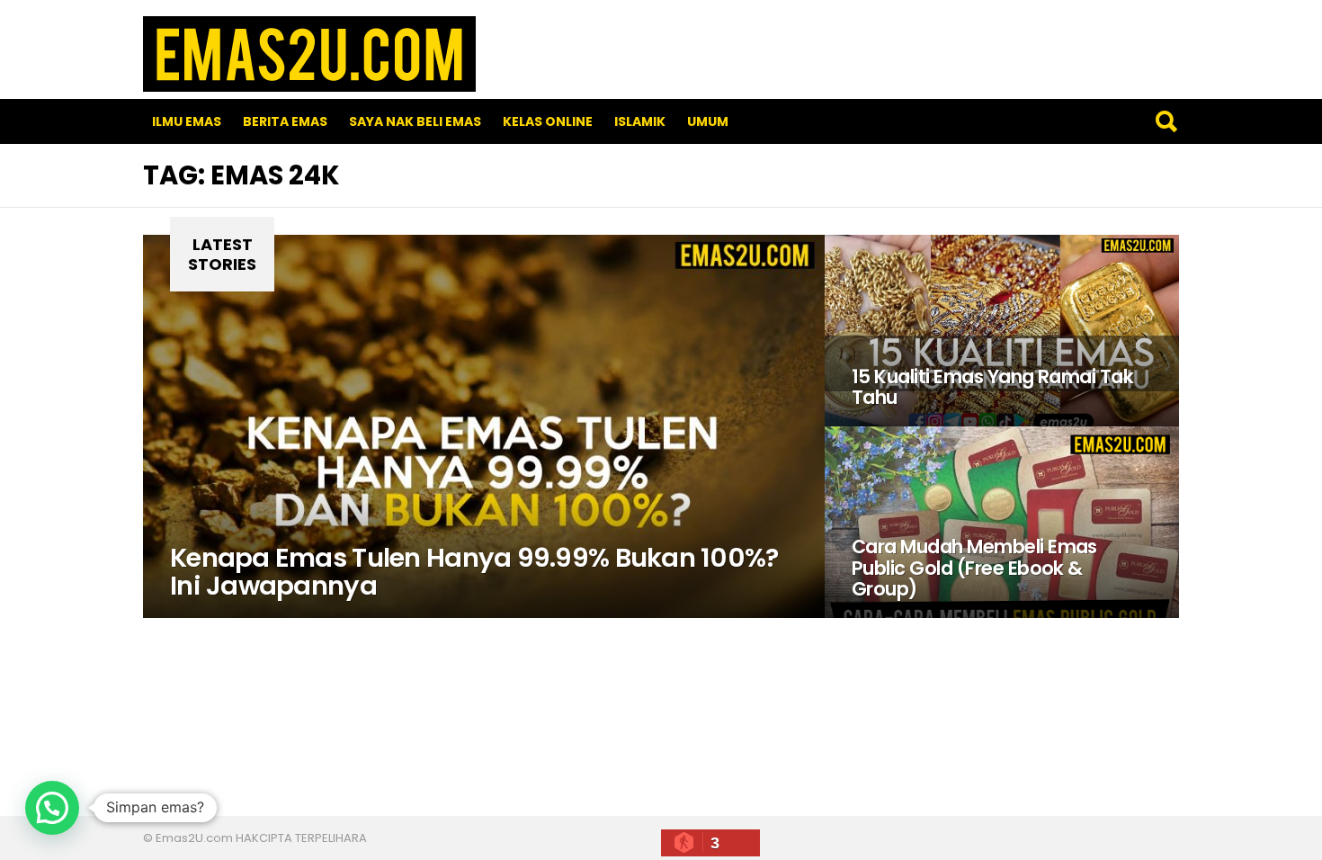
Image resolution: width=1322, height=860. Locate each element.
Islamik (639, 121)
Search (1165, 121)
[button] (52, 808)
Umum (707, 121)
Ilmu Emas (186, 121)
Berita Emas (285, 121)
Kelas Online (548, 121)
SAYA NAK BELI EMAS (415, 121)
